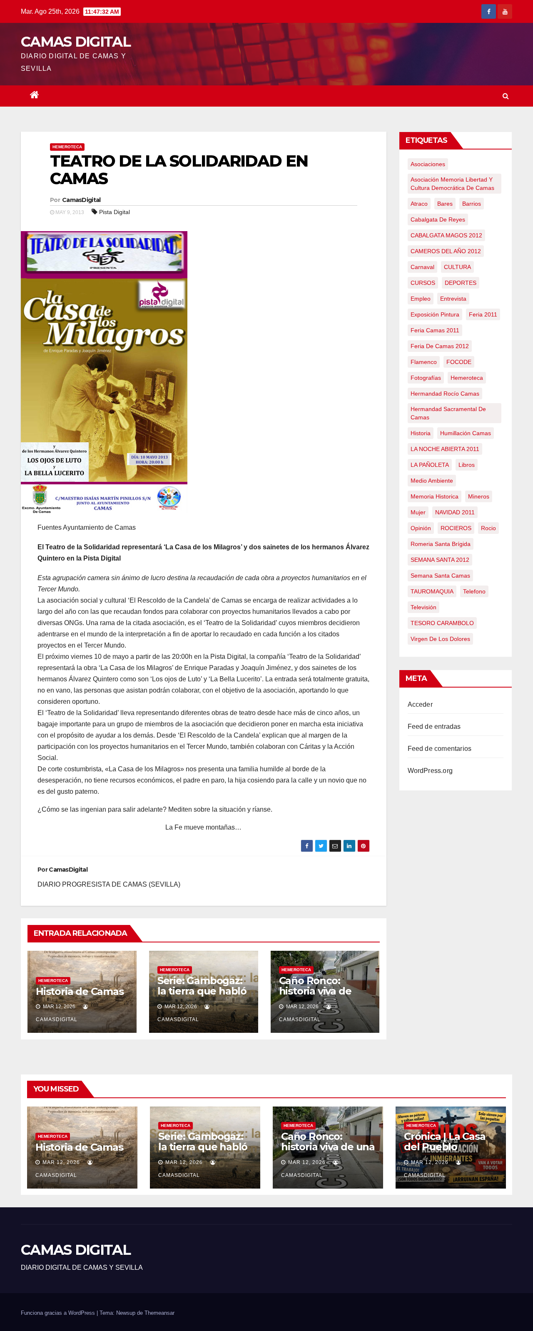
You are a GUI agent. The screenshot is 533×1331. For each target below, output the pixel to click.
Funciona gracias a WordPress (59, 1313)
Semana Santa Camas (440, 575)
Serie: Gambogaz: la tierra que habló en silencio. (202, 991)
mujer (418, 512)
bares (445, 203)
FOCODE (458, 362)
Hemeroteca (67, 147)
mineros (478, 496)
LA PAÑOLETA (430, 464)
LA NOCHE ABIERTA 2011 (445, 449)
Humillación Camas (465, 433)
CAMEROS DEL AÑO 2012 (446, 251)
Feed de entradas (434, 726)
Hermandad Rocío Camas (445, 393)
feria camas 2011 (435, 330)
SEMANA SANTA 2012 (440, 559)
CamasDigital (81, 200)
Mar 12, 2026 (61, 1162)
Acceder (420, 704)
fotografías (426, 377)
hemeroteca (467, 377)
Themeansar (159, 1313)
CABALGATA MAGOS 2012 (446, 235)
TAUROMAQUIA (432, 591)
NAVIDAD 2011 (455, 512)
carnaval (422, 267)
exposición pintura (435, 314)
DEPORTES (460, 282)
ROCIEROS (456, 528)
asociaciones (428, 164)
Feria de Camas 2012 (440, 346)
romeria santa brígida (441, 544)
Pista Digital (114, 212)
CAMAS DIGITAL (75, 41)
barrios (471, 203)
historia (421, 433)
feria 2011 (483, 314)
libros (466, 464)
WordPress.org (430, 770)
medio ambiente (432, 480)
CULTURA (457, 267)
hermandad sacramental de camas (448, 413)
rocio (488, 528)
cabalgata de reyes (438, 219)
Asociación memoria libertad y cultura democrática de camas (452, 183)
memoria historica (434, 496)
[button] (506, 96)
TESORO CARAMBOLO (442, 623)
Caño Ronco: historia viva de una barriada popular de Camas (323, 996)
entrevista (453, 298)
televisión (423, 607)
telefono (474, 591)
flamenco (424, 362)
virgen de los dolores (440, 639)
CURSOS (423, 282)
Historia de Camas (80, 991)
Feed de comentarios (440, 748)
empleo (421, 298)
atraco (419, 203)
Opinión (421, 528)
